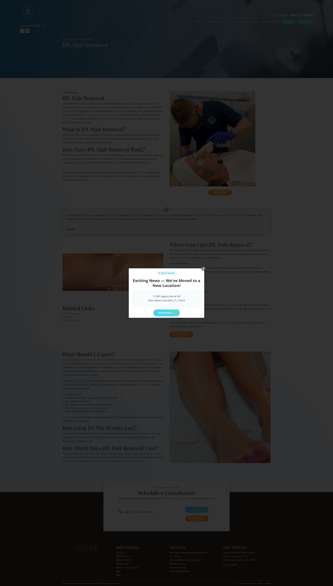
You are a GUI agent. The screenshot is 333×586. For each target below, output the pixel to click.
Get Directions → (167, 312)
